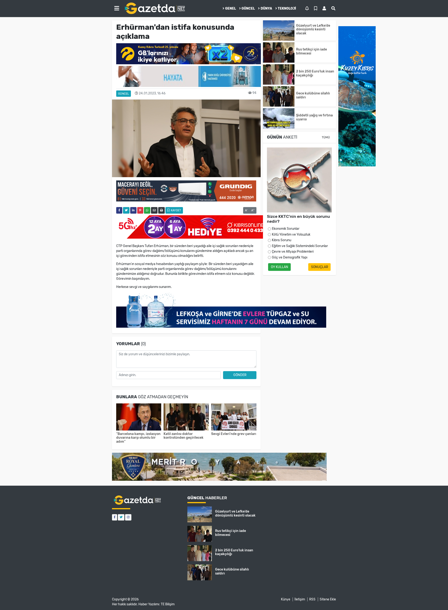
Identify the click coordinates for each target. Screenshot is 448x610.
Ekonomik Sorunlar (285, 229)
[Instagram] (128, 517)
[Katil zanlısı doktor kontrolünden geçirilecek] (186, 418)
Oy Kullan (279, 267)
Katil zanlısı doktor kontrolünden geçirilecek (183, 436)
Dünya (266, 9)
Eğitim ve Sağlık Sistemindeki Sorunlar (300, 246)
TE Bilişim (168, 604)
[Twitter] (121, 517)
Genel (230, 9)
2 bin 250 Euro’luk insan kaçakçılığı (315, 73)
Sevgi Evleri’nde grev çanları (233, 434)
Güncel (248, 9)
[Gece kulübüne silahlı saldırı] (278, 96)
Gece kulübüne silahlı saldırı (313, 95)
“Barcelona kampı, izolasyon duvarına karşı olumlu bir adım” (138, 438)
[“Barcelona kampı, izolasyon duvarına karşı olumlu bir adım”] (138, 418)
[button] (116, 8)
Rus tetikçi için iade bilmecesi (311, 51)
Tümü (326, 137)
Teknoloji (287, 9)
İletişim (299, 599)
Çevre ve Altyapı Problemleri (293, 252)
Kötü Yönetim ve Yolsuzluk (291, 235)
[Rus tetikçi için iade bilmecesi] (278, 52)
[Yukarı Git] (435, 598)
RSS (312, 599)
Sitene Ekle (328, 599)
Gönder (239, 375)
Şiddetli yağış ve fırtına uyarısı (314, 117)
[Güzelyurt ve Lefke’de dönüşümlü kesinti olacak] (278, 30)
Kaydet (175, 210)
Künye (285, 599)
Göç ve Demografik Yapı (289, 257)
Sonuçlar (319, 267)
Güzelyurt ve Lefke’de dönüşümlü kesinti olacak (313, 30)
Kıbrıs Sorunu (281, 240)
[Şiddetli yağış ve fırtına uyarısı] (278, 118)
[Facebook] (114, 517)
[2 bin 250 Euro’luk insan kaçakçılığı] (278, 74)
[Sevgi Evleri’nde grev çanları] (233, 418)
